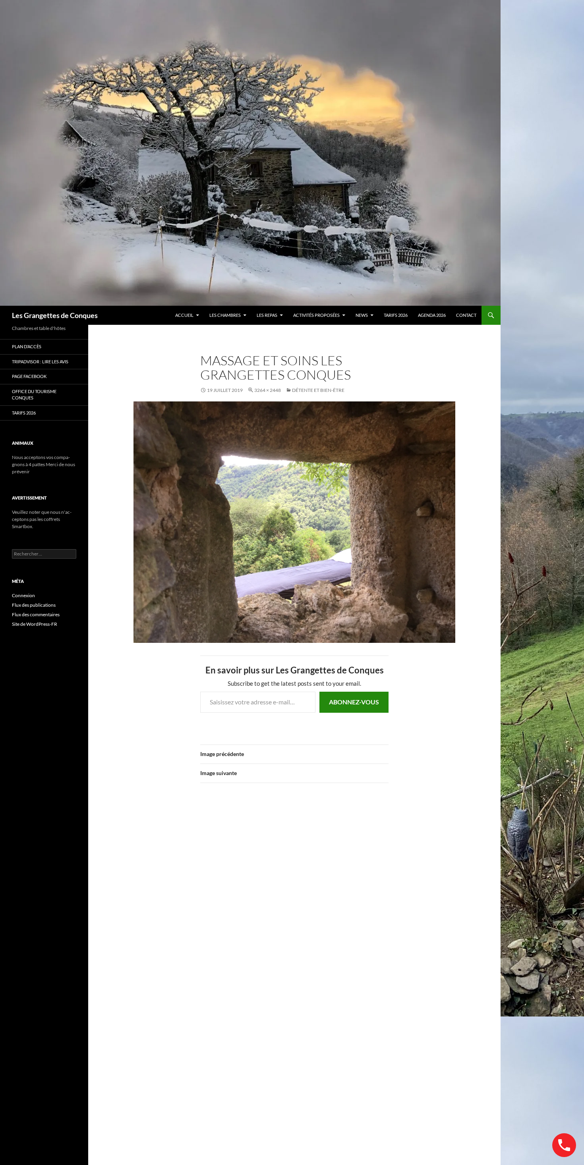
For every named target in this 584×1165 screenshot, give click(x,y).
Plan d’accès (26, 346)
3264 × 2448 (267, 390)
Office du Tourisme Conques (34, 395)
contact (466, 315)
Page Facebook (29, 376)
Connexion (23, 595)
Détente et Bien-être (318, 390)
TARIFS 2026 (396, 315)
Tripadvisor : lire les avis (40, 361)
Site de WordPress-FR (34, 624)
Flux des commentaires (36, 614)
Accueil (184, 315)
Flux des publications (34, 605)
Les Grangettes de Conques (55, 315)
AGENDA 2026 (432, 315)
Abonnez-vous (354, 702)
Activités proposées (316, 315)
